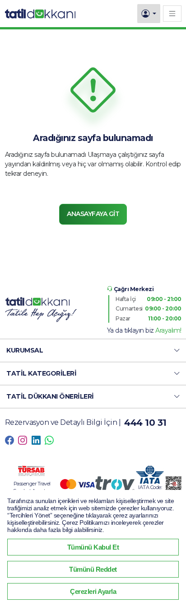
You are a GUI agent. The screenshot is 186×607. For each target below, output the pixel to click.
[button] (93, 350)
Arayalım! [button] (168, 330)
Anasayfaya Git (93, 214)
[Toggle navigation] (172, 13)
